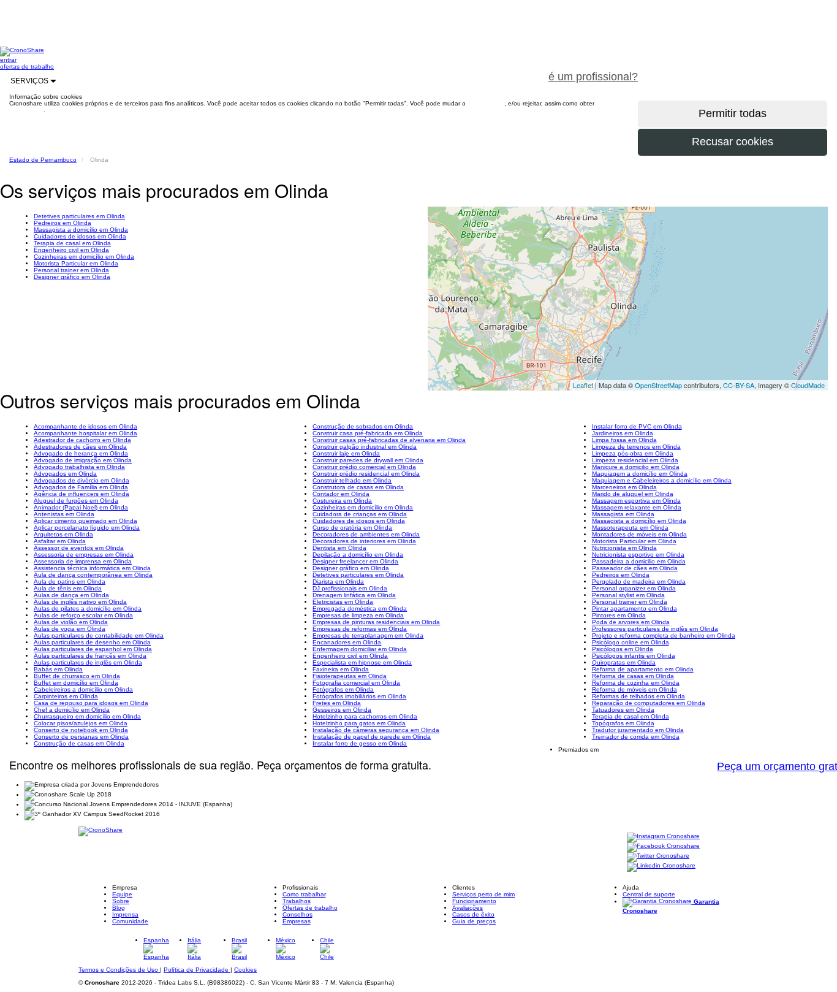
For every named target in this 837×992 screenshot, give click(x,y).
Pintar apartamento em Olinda (634, 608)
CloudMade (808, 385)
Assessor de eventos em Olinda (79, 547)
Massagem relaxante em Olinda (636, 507)
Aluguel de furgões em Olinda (76, 500)
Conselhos (297, 914)
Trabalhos (296, 901)
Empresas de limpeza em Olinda (358, 615)
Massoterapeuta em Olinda (630, 527)
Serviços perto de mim (483, 894)
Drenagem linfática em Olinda (354, 595)
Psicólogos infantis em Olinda (633, 655)
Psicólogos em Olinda (622, 649)
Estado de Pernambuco (43, 159)
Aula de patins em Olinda (69, 581)
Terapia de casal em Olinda (72, 243)
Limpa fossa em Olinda (624, 440)
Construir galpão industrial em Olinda (364, 446)
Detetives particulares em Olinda (79, 216)
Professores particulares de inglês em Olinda (655, 628)
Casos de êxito (473, 914)
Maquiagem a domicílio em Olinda (639, 473)
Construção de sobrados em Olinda (362, 426)
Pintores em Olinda (619, 615)
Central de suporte (649, 894)
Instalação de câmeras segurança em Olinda (375, 730)
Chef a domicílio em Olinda (72, 709)
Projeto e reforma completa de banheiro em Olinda (663, 635)
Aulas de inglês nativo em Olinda (80, 601)
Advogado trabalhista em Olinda (79, 467)
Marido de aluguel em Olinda (632, 493)
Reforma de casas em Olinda (633, 676)
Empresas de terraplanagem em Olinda (367, 635)
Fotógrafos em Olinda (343, 689)
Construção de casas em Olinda (79, 743)
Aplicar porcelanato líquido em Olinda (87, 527)
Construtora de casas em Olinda (358, 487)
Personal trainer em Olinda (71, 270)
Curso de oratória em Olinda (352, 527)
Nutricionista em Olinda (624, 547)
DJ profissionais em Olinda (349, 588)
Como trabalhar (304, 894)
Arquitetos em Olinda (63, 534)
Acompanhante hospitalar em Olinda (85, 433)
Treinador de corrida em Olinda (636, 736)
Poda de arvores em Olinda (631, 622)
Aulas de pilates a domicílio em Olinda (88, 608)
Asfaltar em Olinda (60, 541)
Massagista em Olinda (623, 514)
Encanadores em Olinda (346, 642)
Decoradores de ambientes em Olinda (366, 534)
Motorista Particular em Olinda (76, 263)
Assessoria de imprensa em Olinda (83, 561)
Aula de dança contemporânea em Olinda (93, 574)
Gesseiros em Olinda (341, 709)
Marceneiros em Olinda (624, 487)
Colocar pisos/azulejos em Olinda (80, 723)
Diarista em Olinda (338, 581)
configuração (486, 103)
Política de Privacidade (197, 969)
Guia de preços (474, 921)
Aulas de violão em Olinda (71, 622)
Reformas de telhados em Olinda (638, 696)
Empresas (296, 921)
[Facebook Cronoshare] (663, 846)
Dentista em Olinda (339, 547)
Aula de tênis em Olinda (68, 588)
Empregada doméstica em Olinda (359, 608)
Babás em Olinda (58, 669)
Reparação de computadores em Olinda (648, 703)
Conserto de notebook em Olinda (81, 730)
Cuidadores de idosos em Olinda (80, 236)
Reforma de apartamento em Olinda (643, 669)
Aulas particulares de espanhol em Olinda (93, 649)
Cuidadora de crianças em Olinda (359, 514)
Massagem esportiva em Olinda (636, 500)
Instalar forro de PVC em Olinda (637, 426)
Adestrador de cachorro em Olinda (82, 440)
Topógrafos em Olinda (623, 723)
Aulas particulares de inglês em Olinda (88, 662)
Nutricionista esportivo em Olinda (638, 554)
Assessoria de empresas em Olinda (84, 554)
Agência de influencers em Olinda (81, 493)
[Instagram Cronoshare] (663, 836)
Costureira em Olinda (342, 500)
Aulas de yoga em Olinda (69, 628)
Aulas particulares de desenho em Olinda (92, 642)
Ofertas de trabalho (310, 907)
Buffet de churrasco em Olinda (77, 676)
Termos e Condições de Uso (119, 969)
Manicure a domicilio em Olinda (636, 467)
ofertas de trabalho (27, 66)
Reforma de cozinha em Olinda (636, 682)
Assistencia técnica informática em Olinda (92, 568)
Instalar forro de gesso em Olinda (359, 743)
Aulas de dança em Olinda (71, 595)
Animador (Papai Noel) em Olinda (81, 507)
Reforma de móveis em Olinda (634, 689)
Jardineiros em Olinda (622, 433)
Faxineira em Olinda (340, 669)
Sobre (120, 901)
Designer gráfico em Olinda (72, 276)
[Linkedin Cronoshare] (661, 866)
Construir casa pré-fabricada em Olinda (367, 433)
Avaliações (467, 907)
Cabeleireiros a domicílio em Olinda (83, 689)
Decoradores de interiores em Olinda (364, 541)
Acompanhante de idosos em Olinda (85, 426)
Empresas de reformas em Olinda (359, 628)
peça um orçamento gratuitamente (743, 70)
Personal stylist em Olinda (628, 595)
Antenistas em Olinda (64, 514)
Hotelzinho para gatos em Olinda (359, 723)
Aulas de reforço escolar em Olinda (83, 615)
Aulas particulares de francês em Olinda (90, 655)
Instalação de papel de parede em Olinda (371, 736)
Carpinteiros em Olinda (66, 696)
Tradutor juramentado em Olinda (638, 730)
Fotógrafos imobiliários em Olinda (359, 696)
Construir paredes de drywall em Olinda (367, 460)
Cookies (245, 969)
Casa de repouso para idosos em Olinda (91, 703)
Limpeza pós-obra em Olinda (632, 453)
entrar (8, 59)
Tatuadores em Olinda (623, 709)
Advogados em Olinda (65, 473)
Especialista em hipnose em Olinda (362, 662)
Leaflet (583, 385)
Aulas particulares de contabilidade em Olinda (99, 635)
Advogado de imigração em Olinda (83, 460)
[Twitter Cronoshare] (658, 856)
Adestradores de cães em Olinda (80, 446)
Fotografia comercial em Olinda (356, 682)
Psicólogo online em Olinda (630, 642)
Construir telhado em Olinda (352, 480)
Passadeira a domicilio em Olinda (639, 561)
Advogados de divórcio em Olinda (81, 480)
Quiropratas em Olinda (624, 662)
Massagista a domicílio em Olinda (81, 229)
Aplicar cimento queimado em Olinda (85, 520)
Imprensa (125, 914)
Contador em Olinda (340, 493)
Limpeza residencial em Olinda (635, 460)
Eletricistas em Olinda (342, 601)
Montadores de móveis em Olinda (639, 534)
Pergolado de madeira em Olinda (639, 581)
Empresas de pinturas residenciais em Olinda (376, 622)
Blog (118, 907)
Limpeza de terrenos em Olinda (636, 446)
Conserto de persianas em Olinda (81, 736)
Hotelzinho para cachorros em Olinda (364, 716)
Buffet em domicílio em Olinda (76, 682)
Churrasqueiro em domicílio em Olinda (87, 716)
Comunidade (130, 921)
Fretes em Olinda (336, 703)
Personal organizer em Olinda (634, 588)
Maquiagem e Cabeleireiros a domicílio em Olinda (662, 480)
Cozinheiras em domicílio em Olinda (84, 256)
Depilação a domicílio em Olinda (357, 554)
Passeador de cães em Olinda (635, 568)
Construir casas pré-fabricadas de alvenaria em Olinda (389, 440)
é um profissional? (593, 77)
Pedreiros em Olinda (62, 222)
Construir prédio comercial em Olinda (364, 467)
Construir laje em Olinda (346, 453)
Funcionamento (474, 901)
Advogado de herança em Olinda (81, 453)
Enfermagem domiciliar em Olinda (359, 649)
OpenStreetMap (658, 385)
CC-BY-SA (738, 385)
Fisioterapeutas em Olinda (349, 676)
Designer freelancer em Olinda (355, 561)
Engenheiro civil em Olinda (71, 249)
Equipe (122, 894)
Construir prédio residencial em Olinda (366, 473)
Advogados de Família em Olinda (81, 487)
